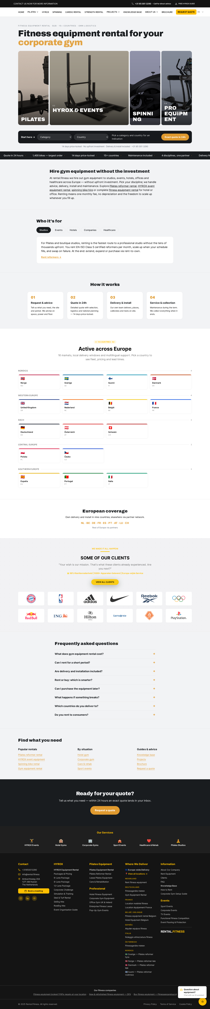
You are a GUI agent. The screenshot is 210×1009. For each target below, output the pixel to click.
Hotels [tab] (73, 230)
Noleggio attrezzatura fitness (138, 937)
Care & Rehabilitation (99, 882)
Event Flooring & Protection (173, 922)
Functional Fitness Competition (175, 918)
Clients (164, 878)
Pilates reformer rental (123, 186)
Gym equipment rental (30, 768)
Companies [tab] (90, 230)
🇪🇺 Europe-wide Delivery (137, 870)
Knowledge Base (169, 886)
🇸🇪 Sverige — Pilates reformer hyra (139, 955)
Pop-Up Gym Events (98, 910)
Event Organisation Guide (66, 909)
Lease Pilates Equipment (100, 878)
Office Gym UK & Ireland (100, 902)
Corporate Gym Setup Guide (174, 894)
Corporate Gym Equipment (101, 898)
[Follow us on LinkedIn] (27, 898)
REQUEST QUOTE (186, 12)
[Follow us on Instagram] (20, 898)
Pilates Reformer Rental (100, 874)
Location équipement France (138, 907)
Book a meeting (35, 891)
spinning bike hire (82, 190)
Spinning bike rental (29, 763)
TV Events (165, 914)
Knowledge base (146, 754)
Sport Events (167, 906)
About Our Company (170, 870)
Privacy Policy (150, 1004)
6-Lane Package (61, 878)
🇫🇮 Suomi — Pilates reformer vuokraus (138, 973)
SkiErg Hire (59, 901)
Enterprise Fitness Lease (100, 906)
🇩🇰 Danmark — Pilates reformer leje (139, 966)
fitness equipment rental (123, 190)
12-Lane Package (62, 886)
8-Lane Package (61, 882)
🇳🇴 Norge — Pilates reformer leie (140, 961)
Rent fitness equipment (136, 882)
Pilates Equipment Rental (101, 870)
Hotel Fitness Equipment (100, 894)
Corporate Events (169, 910)
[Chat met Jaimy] (203, 1002)
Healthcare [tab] (109, 230)
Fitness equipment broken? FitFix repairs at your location (59, 994)
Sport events (85, 768)
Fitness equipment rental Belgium (140, 916)
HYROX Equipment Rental (66, 870)
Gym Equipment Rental (135, 895)
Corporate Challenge (63, 890)
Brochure (142, 763)
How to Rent (166, 890)
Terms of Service (168, 1004)
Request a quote (146, 768)
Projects (141, 759)
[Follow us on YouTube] (34, 898)
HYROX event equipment (31, 759)
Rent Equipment (168, 874)
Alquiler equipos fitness (136, 928)
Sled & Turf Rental (62, 897)
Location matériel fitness (136, 903)
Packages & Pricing (63, 874)
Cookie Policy (185, 1004)
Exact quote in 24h (175, 137)
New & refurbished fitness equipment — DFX (110, 994)
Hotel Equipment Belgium (137, 920)
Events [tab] (59, 230)
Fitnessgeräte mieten (135, 891)
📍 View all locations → (136, 874)
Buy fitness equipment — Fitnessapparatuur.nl (155, 994)
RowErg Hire (59, 905)
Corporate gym (86, 759)
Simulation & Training (63, 894)
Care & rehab (85, 763)
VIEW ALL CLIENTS (105, 582)
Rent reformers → (51, 257)
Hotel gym (83, 754)
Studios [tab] (43, 230)
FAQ (163, 882)
